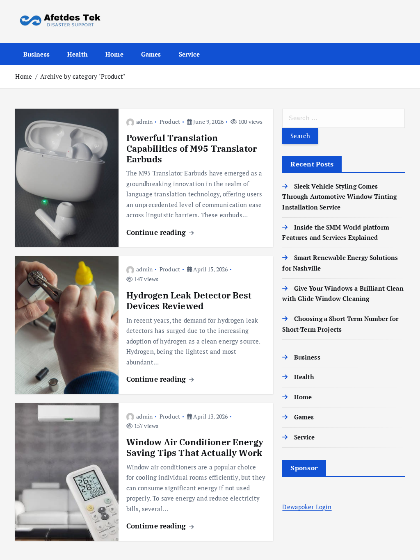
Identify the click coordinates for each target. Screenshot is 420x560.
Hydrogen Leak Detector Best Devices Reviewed (189, 301)
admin (144, 121)
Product (170, 121)
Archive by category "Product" (83, 76)
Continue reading (157, 232)
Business (36, 54)
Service (189, 54)
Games (151, 54)
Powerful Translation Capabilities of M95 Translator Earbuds (191, 148)
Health (77, 54)
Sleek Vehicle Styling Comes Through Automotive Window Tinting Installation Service (339, 196)
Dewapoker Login (306, 507)
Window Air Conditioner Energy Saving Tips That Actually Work (194, 447)
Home (114, 54)
